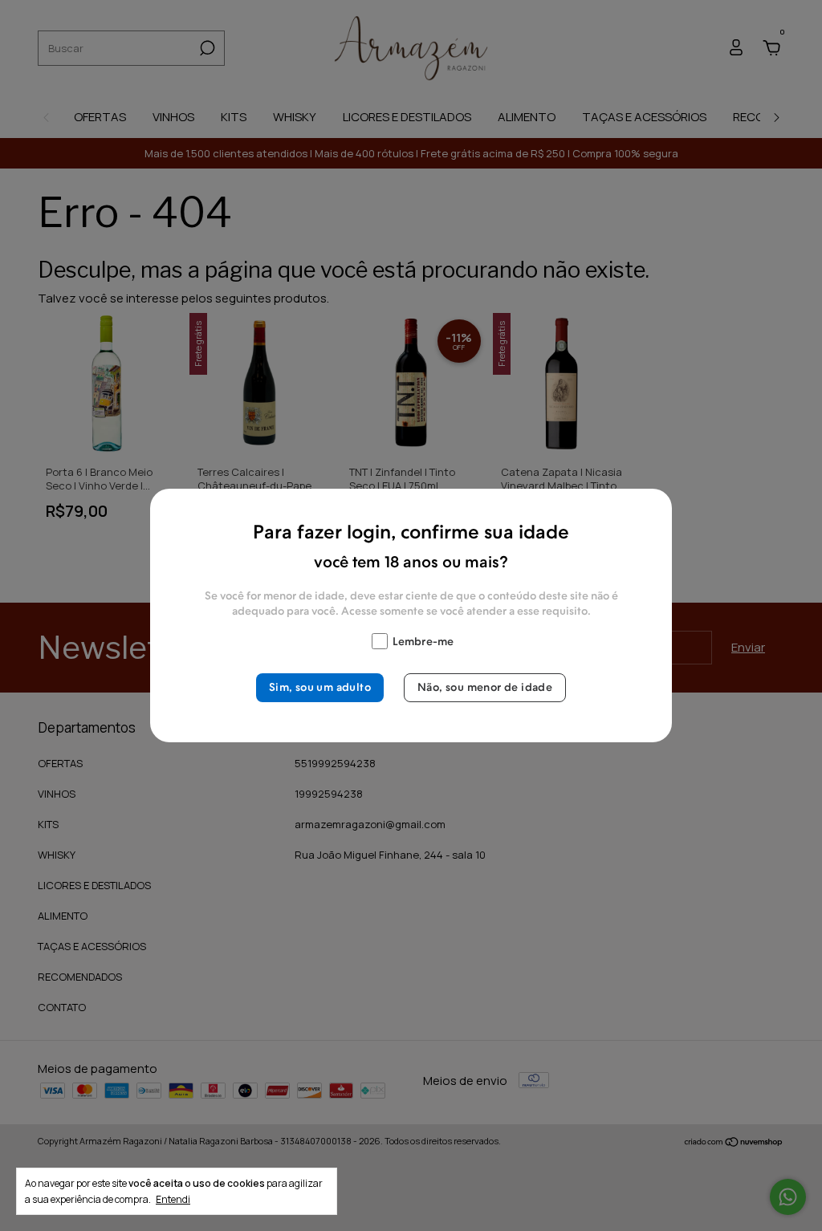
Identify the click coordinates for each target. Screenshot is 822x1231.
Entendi (173, 1198)
